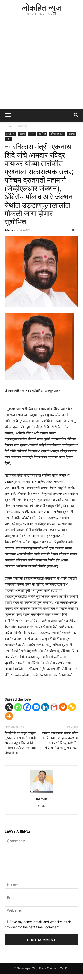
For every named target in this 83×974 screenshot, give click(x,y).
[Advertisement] (41, 65)
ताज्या (31, 133)
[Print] (63, 707)
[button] (7, 115)
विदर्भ (8, 138)
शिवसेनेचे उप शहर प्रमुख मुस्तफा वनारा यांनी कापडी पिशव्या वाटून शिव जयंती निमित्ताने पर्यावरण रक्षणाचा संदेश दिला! (20, 743)
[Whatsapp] (18, 707)
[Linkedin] (45, 707)
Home (8, 126)
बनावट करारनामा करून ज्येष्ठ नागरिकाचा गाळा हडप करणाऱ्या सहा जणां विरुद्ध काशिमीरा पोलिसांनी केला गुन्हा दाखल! (60, 740)
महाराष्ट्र (71, 133)
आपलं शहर (22, 126)
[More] (9, 716)
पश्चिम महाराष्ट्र (57, 133)
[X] (9, 707)
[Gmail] (54, 707)
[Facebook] (27, 707)
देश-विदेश (42, 133)
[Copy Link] (72, 707)
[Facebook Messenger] (36, 707)
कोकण (22, 133)
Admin (9, 230)
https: (41, 805)
